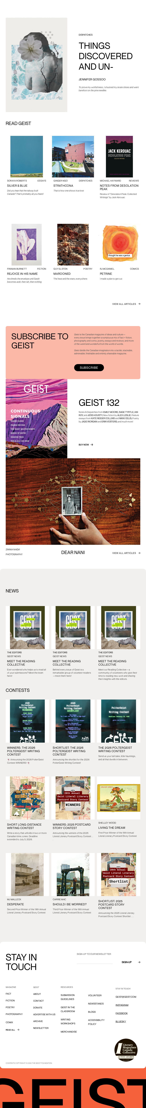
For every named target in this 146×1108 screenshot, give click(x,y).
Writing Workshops (68, 1021)
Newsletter (41, 1028)
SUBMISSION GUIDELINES (68, 997)
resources (67, 987)
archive (38, 1021)
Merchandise (69, 1031)
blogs (92, 1011)
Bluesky (121, 1021)
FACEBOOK (122, 1013)
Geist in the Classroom (68, 1009)
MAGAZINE (11, 987)
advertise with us (44, 1014)
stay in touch (123, 988)
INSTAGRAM (122, 1005)
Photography (14, 1014)
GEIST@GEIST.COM (126, 996)
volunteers (95, 987)
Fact (8, 993)
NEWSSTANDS (96, 1003)
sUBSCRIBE (89, 367)
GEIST (36, 987)
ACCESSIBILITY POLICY (96, 1022)
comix (9, 1022)
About (37, 994)
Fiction (10, 1000)
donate (37, 1007)
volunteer (95, 995)
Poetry (10, 1007)
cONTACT (38, 1000)
